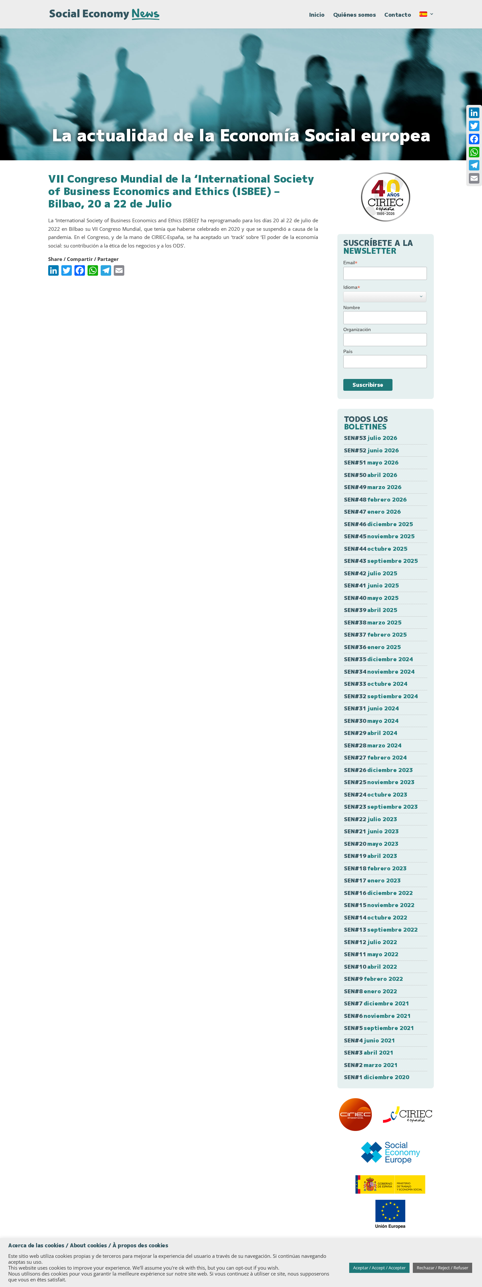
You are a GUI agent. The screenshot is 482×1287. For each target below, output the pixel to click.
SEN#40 (371, 598)
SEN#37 (375, 634)
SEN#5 (379, 1028)
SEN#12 (370, 942)
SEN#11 (371, 954)
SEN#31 (371, 708)
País (347, 351)
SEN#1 (376, 1077)
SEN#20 (371, 843)
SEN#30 (371, 720)
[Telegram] (474, 165)
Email (350, 263)
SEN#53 (370, 438)
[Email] (474, 178)
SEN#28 (372, 745)
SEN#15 (379, 905)
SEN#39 (370, 610)
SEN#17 (372, 880)
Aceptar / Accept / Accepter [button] (379, 1268)
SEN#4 (369, 1040)
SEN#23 (381, 806)
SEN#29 (370, 733)
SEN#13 (381, 929)
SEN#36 (372, 647)
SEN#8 (370, 991)
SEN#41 (371, 585)
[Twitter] (474, 125)
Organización (357, 329)
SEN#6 (377, 1016)
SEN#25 (379, 782)
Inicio (317, 15)
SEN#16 (378, 893)
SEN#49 (372, 487)
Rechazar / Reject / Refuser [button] (442, 1268)
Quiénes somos (354, 15)
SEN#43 (381, 560)
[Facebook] (474, 139)
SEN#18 (375, 868)
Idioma (351, 287)
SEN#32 (381, 696)
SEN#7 (376, 1003)
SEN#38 (372, 622)
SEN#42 (370, 573)
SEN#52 (371, 450)
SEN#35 (378, 659)
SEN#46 (378, 524)
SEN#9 (373, 978)
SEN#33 (375, 683)
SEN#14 (375, 917)
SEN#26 (378, 770)
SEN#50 (370, 475)
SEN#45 (379, 536)
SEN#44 (375, 548)
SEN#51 (371, 462)
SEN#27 (375, 757)
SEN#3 (368, 1052)
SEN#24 (375, 794)
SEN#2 (371, 1065)
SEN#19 (370, 856)
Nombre (351, 307)
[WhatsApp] (474, 152)
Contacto (397, 15)
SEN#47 (372, 511)
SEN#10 (370, 966)
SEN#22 (370, 819)
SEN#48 (375, 499)
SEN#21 (371, 831)
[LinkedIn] (474, 112)
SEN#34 (379, 671)
